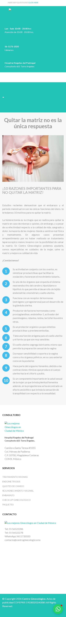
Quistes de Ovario (13, 486)
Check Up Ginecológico (16, 500)
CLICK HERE (33, 2)
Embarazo (8, 495)
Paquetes (8, 504)
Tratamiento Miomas (15, 477)
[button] (58, 609)
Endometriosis (11, 481)
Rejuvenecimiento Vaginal (18, 490)
